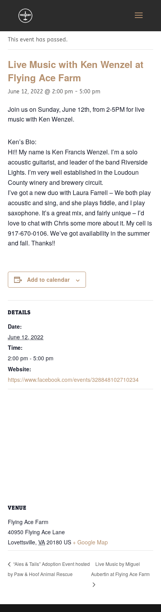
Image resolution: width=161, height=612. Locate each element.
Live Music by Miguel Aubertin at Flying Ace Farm (120, 568)
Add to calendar (48, 279)
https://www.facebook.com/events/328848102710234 (73, 379)
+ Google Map (90, 542)
